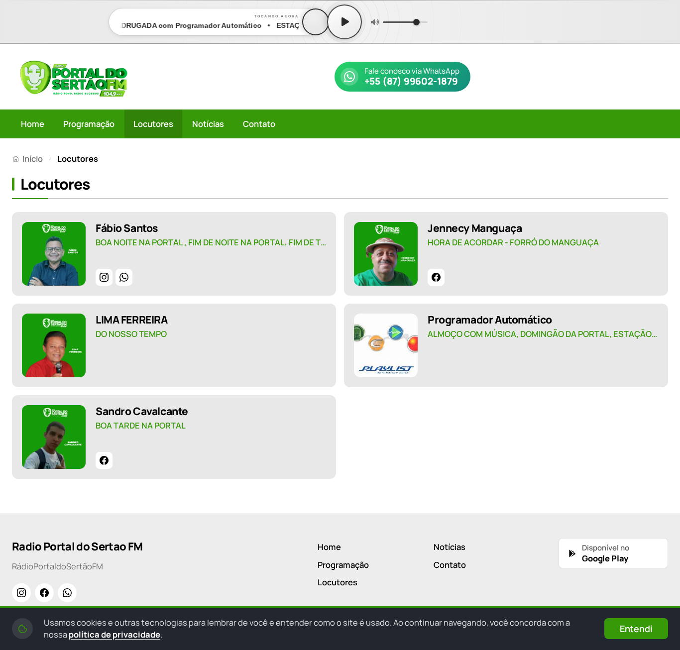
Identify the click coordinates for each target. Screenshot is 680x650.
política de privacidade (114, 634)
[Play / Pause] (344, 21)
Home (32, 123)
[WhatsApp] (123, 277)
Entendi (636, 629)
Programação (88, 123)
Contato (259, 123)
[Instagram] (104, 277)
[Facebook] (436, 277)
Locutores (153, 123)
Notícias (208, 123)
